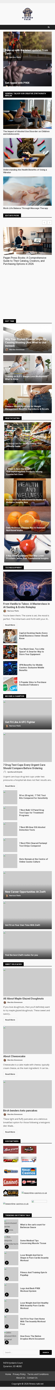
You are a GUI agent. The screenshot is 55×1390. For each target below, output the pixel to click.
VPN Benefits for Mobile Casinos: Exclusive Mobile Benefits (10, 668)
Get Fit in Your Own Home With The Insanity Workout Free (11, 1322)
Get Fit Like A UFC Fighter (20, 722)
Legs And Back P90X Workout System (11, 1290)
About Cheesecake (27, 1040)
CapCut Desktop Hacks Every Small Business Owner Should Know (10, 636)
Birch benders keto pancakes (27, 1094)
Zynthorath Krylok (14, 772)
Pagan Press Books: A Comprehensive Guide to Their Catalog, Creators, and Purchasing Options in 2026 (24, 260)
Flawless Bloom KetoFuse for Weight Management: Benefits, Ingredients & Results (27, 399)
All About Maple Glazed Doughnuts (27, 982)
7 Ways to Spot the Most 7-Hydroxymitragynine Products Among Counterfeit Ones (24, 472)
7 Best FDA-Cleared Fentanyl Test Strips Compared (10, 845)
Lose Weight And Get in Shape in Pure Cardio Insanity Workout (11, 1258)
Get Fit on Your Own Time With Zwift (27, 915)
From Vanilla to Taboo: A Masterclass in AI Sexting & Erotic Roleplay (27, 586)
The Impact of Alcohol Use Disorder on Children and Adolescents (27, 114)
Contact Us (32, 1377)
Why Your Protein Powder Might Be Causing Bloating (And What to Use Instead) (25, 342)
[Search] (48, 27)
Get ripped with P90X (17, 82)
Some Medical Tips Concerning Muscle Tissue (11, 1242)
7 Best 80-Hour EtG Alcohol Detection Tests (10, 829)
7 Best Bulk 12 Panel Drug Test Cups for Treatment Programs (10, 813)
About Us (20, 1377)
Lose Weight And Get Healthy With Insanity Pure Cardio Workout (11, 1306)
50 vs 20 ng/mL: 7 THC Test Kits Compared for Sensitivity (10, 797)
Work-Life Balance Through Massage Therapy (27, 191)
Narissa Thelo (15, 57)
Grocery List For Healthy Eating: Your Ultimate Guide (27, 436)
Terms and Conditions (38, 1374)
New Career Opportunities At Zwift (25, 891)
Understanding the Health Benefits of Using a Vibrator (27, 152)
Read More (10, 625)
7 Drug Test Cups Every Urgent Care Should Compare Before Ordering (27, 747)
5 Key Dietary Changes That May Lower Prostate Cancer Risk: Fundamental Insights (27, 548)
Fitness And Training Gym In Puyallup (11, 1274)
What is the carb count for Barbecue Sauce (11, 1226)
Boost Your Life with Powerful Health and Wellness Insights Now (27, 492)
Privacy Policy (19, 1374)
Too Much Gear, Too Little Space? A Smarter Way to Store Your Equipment (10, 652)
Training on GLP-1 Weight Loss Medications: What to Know (27, 369)
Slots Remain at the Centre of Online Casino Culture (10, 861)
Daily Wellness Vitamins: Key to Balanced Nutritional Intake (27, 520)
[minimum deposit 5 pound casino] (36, 1193)
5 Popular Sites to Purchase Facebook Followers (10, 684)
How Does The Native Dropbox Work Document (11, 1338)
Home (8, 1374)
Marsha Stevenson (16, 349)
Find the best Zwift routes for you (27, 945)
